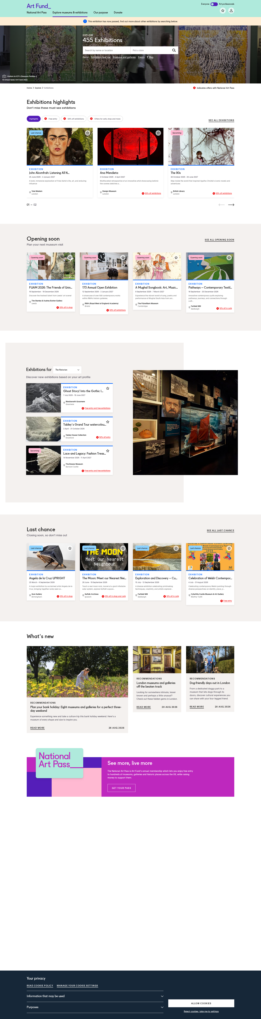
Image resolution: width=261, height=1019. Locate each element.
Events (141, 57)
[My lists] (223, 11)
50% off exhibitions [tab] (76, 119)
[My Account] (231, 11)
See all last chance (220, 530)
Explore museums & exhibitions (70, 12)
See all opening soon (219, 239)
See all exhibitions (221, 120)
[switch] (214, 4)
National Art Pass (37, 12)
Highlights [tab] (33, 119)
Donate (118, 12)
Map (151, 57)
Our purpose (100, 12)
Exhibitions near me (100, 57)
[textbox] (154, 50)
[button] (122, 788)
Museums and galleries (124, 57)
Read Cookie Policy (40, 985)
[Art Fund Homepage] (39, 5)
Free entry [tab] (53, 119)
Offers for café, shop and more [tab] (107, 119)
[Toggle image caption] (4, 76)
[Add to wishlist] (87, 133)
